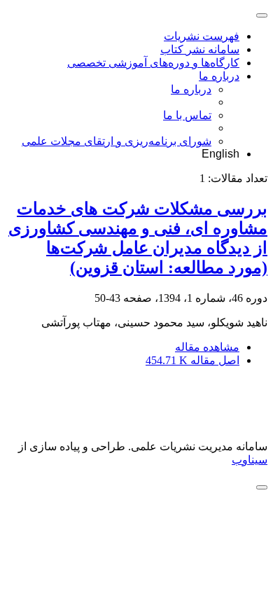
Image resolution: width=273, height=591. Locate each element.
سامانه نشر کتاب (199, 49)
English (220, 154)
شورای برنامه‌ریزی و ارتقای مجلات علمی (116, 141)
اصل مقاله (192, 360)
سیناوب (249, 460)
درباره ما (219, 76)
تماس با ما (187, 115)
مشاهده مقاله (207, 347)
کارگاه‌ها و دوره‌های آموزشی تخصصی (153, 63)
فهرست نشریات (201, 36)
